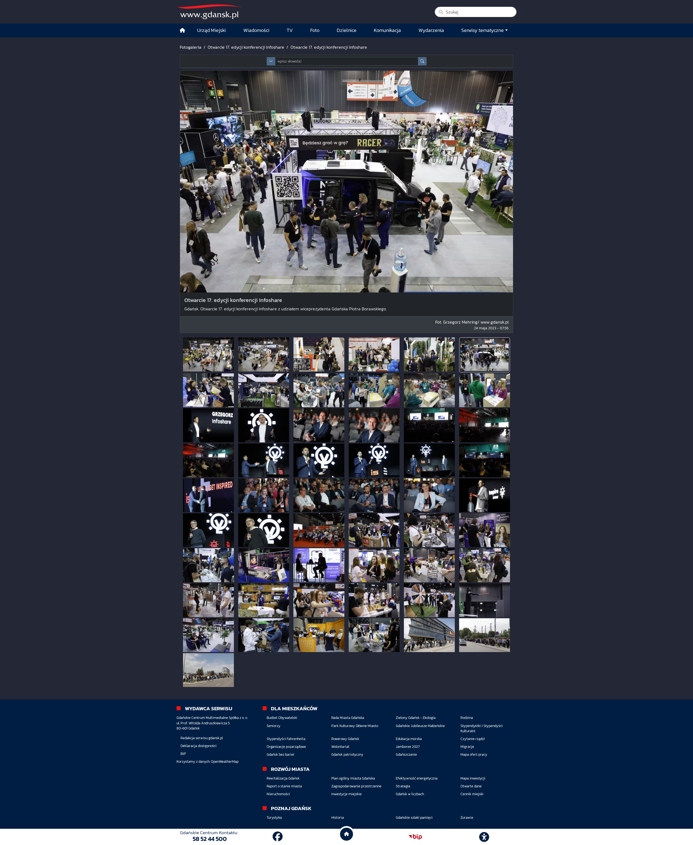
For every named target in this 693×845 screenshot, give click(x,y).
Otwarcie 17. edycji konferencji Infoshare (246, 47)
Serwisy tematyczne (482, 30)
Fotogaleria (190, 47)
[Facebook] (278, 836)
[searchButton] (422, 61)
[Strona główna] (182, 30)
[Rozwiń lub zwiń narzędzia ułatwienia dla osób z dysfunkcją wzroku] (484, 837)
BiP (183, 753)
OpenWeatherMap (224, 761)
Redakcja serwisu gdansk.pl (202, 738)
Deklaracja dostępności (199, 745)
